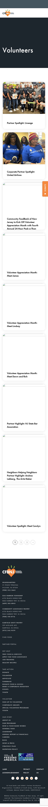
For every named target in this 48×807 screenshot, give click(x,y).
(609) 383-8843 (9, 603)
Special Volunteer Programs (15, 708)
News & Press (8, 743)
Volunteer (7, 675)
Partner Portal (9, 644)
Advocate (6, 678)
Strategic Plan (9, 746)
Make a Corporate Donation (15, 687)
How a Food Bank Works (14, 726)
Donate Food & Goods (12, 684)
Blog (4, 740)
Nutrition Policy (10, 749)
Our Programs (9, 723)
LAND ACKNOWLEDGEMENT (10, 771)
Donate (5, 672)
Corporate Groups (11, 705)
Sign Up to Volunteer (12, 702)
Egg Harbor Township (12, 596)
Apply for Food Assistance (14, 657)
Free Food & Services (12, 654)
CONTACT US (40, 771)
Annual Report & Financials (15, 734)
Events (5, 689)
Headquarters (8, 582)
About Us (6, 720)
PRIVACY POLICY (26, 771)
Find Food (7, 637)
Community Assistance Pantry (16, 609)
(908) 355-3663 (9, 590)
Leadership (7, 732)
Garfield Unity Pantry (12, 623)
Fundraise (7, 681)
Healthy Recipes (9, 663)
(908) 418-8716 (8, 617)
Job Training (8, 660)
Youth (5, 692)
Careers (6, 737)
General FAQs (8, 729)
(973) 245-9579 (8, 630)
